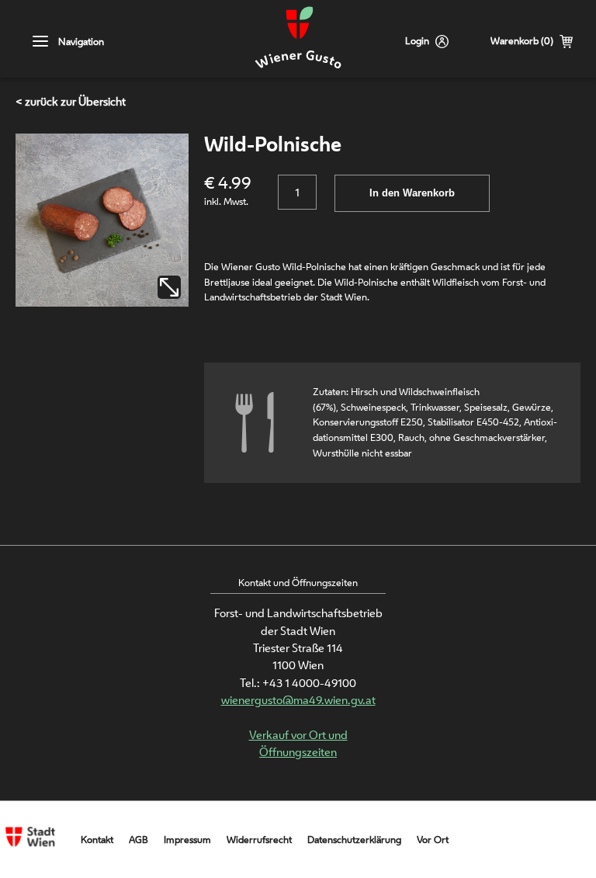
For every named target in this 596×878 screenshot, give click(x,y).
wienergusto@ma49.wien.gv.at (298, 699)
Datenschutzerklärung (354, 839)
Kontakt (97, 839)
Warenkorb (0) (521, 40)
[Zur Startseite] (298, 39)
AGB (138, 839)
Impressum (187, 839)
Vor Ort (433, 839)
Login (417, 40)
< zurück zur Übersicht (71, 101)
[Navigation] (40, 41)
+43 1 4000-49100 (309, 682)
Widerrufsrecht (259, 839)
